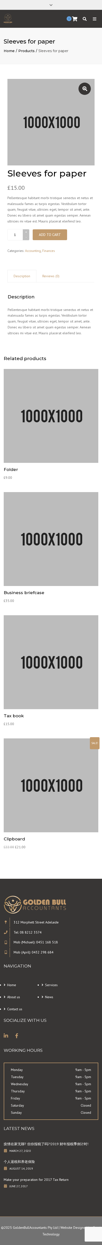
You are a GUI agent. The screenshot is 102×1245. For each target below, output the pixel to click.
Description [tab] (22, 276)
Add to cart (50, 234)
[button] (84, 89)
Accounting (33, 251)
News (49, 997)
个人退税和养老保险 (19, 1161)
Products (26, 51)
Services (51, 985)
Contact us (14, 1009)
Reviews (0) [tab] (50, 276)
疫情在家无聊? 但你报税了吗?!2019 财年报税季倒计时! (46, 1144)
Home (9, 51)
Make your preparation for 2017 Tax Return (36, 1179)
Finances (48, 251)
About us (13, 997)
